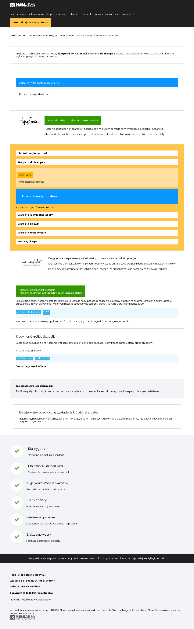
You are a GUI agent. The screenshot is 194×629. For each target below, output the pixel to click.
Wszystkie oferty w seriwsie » (102, 35)
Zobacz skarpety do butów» (40, 196)
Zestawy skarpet (28, 241)
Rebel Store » (36, 35)
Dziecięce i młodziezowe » (71, 35)
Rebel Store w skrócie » (25, 586)
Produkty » (50, 35)
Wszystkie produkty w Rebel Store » (32, 580)
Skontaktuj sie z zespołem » (30, 22)
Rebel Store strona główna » (28, 574)
